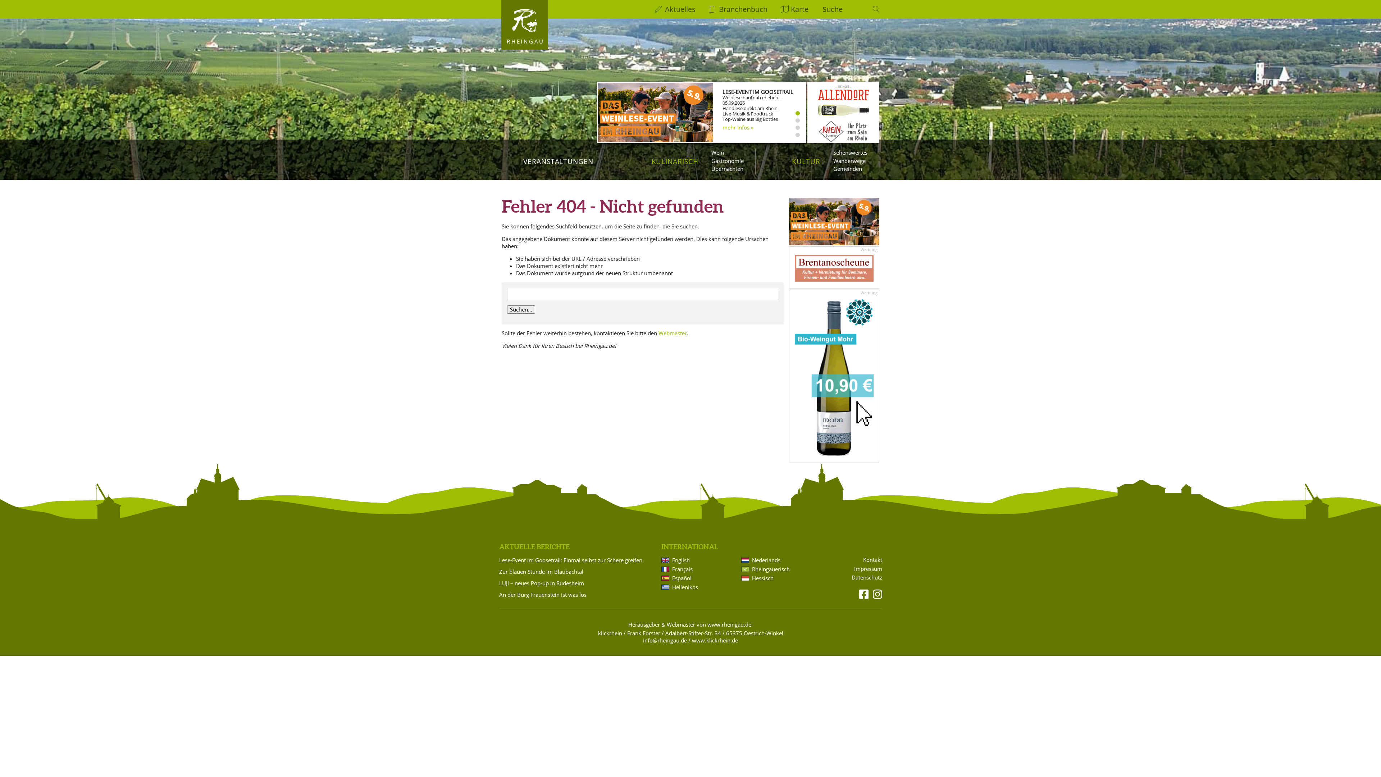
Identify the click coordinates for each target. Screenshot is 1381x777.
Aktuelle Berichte (534, 547)
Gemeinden (847, 168)
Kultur (806, 161)
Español (682, 578)
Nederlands (766, 560)
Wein (717, 152)
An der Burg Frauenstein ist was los (543, 594)
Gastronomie (727, 160)
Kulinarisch (675, 161)
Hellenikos (685, 587)
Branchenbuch (743, 9)
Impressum (868, 568)
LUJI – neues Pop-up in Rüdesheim (541, 583)
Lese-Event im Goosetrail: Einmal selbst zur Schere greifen (570, 560)
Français (682, 569)
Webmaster (672, 333)
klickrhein (610, 633)
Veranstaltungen (558, 161)
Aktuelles (680, 9)
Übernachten (727, 168)
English (681, 560)
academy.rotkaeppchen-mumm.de (752, 131)
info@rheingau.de (665, 640)
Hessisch (763, 578)
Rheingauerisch (771, 569)
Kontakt (872, 559)
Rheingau (525, 41)
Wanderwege (849, 160)
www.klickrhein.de (715, 640)
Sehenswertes (850, 152)
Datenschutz (867, 577)
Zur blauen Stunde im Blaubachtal (541, 571)
